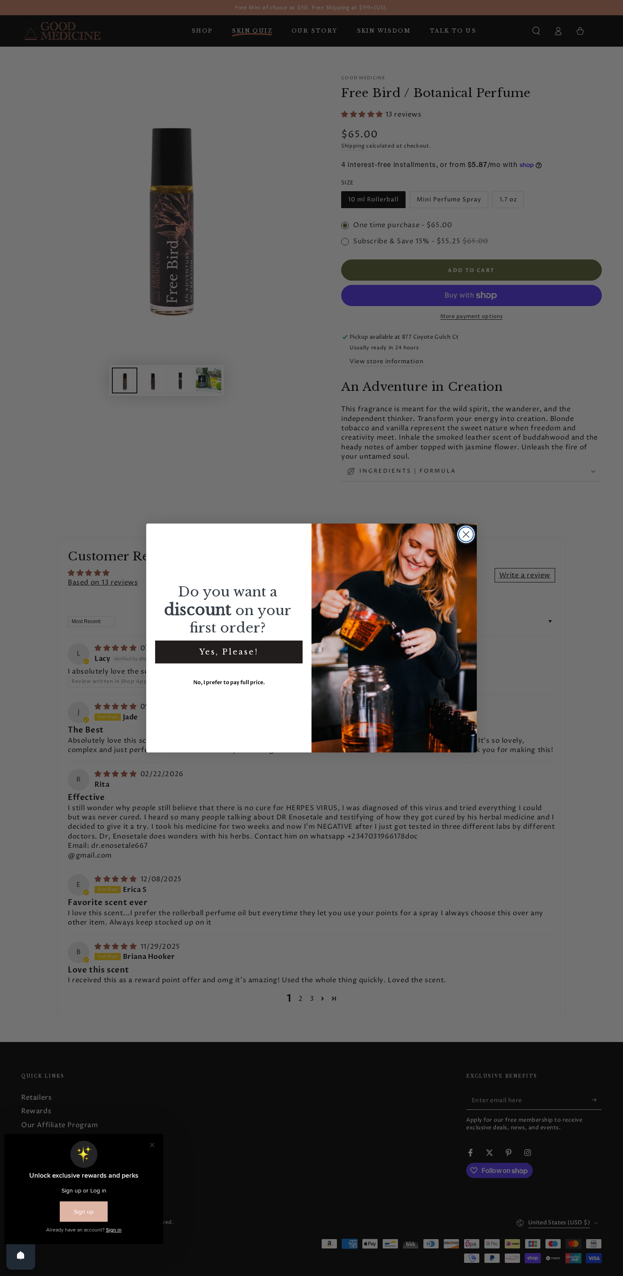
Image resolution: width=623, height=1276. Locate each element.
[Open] (20, 1255)
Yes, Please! (229, 652)
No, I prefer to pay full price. (229, 682)
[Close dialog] (466, 534)
